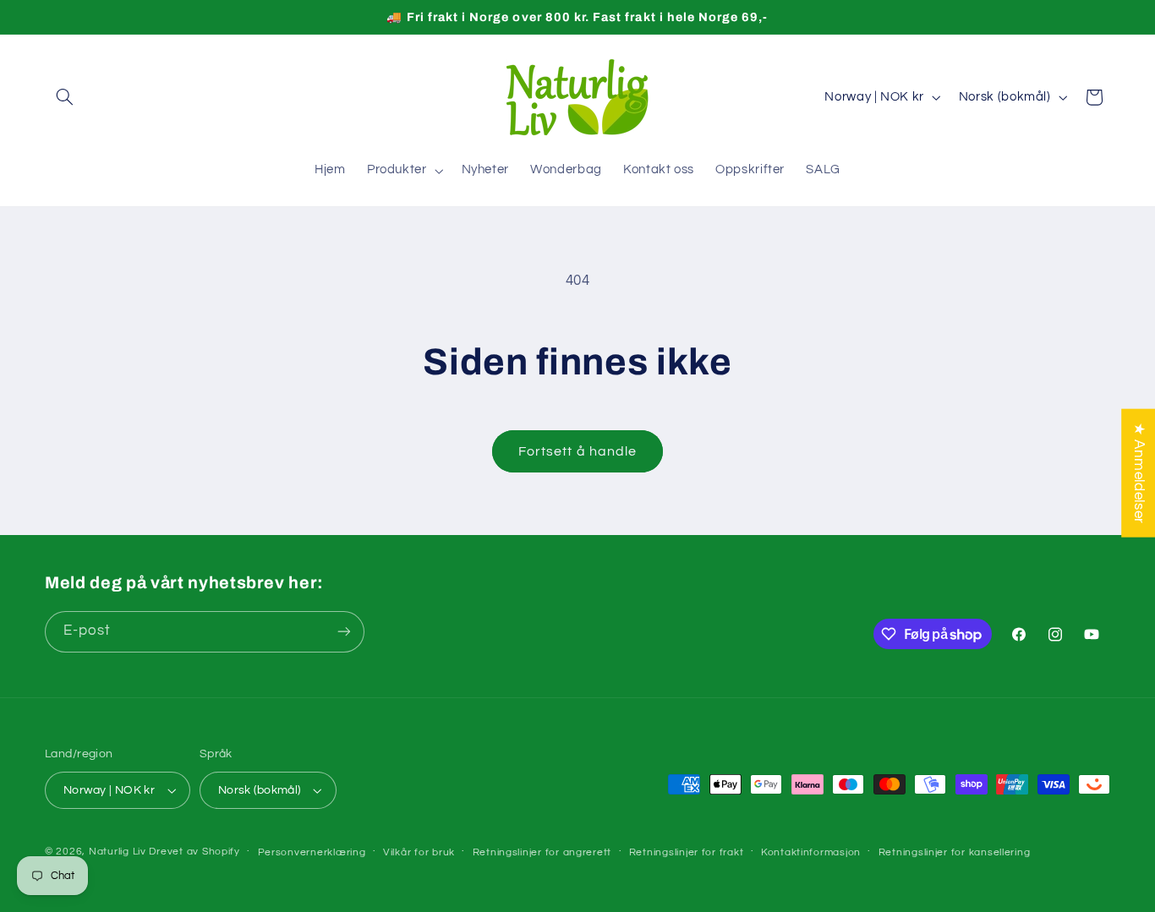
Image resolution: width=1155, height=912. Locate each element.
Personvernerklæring (312, 852)
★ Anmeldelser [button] (1139, 472)
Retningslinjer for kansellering (955, 852)
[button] (64, 97)
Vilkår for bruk (419, 852)
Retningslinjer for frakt (686, 852)
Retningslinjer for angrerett (542, 852)
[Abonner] (344, 632)
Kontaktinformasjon (811, 852)
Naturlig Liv (117, 851)
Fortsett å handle (577, 451)
